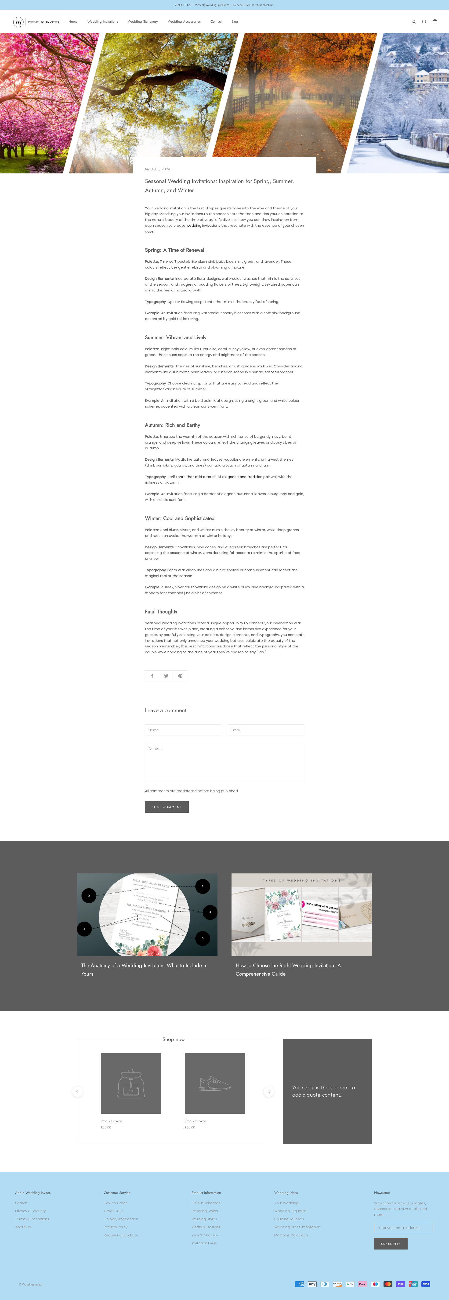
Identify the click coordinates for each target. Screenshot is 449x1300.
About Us (23, 1227)
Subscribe (391, 1244)
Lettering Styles (205, 1210)
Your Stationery (205, 1235)
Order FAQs (113, 1210)
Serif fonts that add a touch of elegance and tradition (214, 476)
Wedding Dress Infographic (297, 1227)
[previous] (77, 1091)
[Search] (424, 21)
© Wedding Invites (31, 1284)
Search (21, 1202)
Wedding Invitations (102, 21)
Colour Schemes (206, 1202)
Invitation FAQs (204, 1243)
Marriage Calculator (291, 1235)
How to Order (115, 1202)
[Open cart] (435, 21)
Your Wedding (286, 1202)
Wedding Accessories (184, 21)
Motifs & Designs (206, 1227)
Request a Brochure (121, 1235)
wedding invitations (203, 225)
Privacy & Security (30, 1210)
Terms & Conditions (32, 1219)
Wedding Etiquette (290, 1210)
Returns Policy (115, 1227)
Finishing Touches (289, 1219)
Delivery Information (121, 1219)
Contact (216, 21)
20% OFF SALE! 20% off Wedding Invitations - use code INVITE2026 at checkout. (224, 5)
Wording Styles (204, 1219)
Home (73, 21)
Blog (235, 21)
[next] (268, 1091)
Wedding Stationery (143, 21)
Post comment (167, 807)
